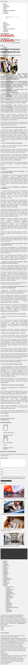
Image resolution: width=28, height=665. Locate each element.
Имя (2, 469)
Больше (5, 585)
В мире (5, 562)
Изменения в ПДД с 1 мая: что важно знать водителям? (13, 514)
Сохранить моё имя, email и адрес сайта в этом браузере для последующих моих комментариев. (13, 477)
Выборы (8, 601)
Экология (8, 80)
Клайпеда (5, 572)
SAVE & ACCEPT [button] (5, 663)
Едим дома (8, 604)
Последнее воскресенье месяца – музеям (10, 546)
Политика (5, 563)
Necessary (4, 653)
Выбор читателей (7, 578)
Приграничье (9, 597)
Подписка (5, 13)
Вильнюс (5, 56)
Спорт (7, 608)
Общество (5, 53)
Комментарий (4, 458)
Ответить (5, 436)
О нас (4, 3)
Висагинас (6, 573)
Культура (5, 584)
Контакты (5, 5)
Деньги (8, 599)
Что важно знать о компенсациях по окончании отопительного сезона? (11, 530)
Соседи (5, 576)
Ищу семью (9, 606)
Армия (5, 581)
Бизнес (5, 566)
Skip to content (4, 1)
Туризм (8, 588)
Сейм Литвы (6, 582)
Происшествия (10, 596)
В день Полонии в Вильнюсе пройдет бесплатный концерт (13, 498)
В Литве (5, 47)
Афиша (5, 7)
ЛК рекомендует (10, 589)
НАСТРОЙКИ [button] (4, 624)
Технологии (9, 610)
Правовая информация (9, 10)
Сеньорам (8, 591)
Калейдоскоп (6, 580)
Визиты (8, 600)
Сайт (2, 474)
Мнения (5, 569)
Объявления (6, 6)
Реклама (5, 11)
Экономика (6, 565)
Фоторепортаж (9, 586)
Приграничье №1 (5, 419)
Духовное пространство (12, 92)
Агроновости (9, 88)
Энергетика (9, 611)
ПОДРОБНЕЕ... (21, 623)
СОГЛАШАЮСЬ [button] (13, 623)
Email (2, 471)
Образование (9, 592)
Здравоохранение (10, 593)
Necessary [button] (3, 651)
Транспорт (6, 577)
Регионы (5, 574)
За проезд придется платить (8, 418)
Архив (4, 9)
